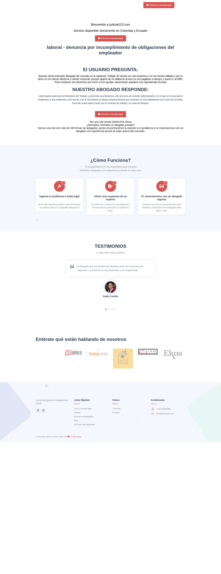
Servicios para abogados (84, 424)
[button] (105, 309)
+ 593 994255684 (163, 409)
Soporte (77, 412)
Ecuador (115, 412)
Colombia (116, 408)
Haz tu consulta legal (82, 408)
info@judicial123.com (165, 413)
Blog (76, 420)
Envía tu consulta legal (161, 5)
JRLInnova (76, 437)
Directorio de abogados (83, 416)
